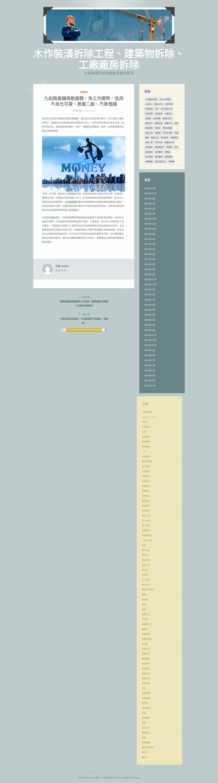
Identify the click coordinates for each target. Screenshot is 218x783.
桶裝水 (145, 629)
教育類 (145, 599)
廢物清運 (146, 560)
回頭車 (148, 118)
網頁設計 (146, 678)
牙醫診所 (146, 649)
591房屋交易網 (151, 99)
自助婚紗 (149, 147)
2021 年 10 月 (150, 229)
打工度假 (146, 579)
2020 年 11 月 (150, 284)
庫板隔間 (149, 128)
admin (65, 265)
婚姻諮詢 (146, 501)
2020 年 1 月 (149, 330)
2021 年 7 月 (149, 244)
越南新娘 (149, 152)
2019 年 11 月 (150, 340)
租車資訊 (146, 663)
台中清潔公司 (166, 109)
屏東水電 (158, 123)
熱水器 (145, 644)
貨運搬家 (146, 718)
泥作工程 (158, 142)
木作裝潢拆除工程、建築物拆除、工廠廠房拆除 (109, 59)
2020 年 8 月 (149, 294)
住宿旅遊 (146, 436)
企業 (144, 432)
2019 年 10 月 (150, 345)
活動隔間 (146, 634)
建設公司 (146, 565)
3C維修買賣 (147, 412)
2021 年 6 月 (149, 249)
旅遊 (144, 604)
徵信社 (158, 128)
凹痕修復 (149, 109)
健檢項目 (169, 104)
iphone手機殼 (165, 99)
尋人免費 (146, 520)
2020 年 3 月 (149, 320)
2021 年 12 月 (150, 218)
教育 (144, 594)
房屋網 (158, 132)
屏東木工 (149, 123)
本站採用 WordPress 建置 (88, 777)
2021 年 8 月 (149, 239)
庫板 (176, 123)
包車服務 (146, 456)
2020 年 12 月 (150, 279)
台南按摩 (149, 113)
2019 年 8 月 (149, 355)
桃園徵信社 (147, 624)
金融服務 (84, 92)
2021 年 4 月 (149, 259)
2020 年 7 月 (149, 299)
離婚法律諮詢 (148, 747)
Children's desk (149, 417)
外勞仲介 (146, 481)
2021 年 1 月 (149, 274)
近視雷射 (158, 152)
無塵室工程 (169, 142)
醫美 (144, 737)
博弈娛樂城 (147, 461)
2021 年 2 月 (149, 269)
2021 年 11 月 (150, 224)
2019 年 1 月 (149, 385)
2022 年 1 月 (149, 213)
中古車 (145, 422)
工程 (144, 545)
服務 (144, 609)
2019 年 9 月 (149, 350)
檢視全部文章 (60, 270)
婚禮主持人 (167, 118)
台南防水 (168, 113)
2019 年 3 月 (149, 380)
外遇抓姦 (146, 486)
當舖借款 (146, 653)
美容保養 (146, 683)
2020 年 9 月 (149, 289)
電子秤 (145, 752)
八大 (144, 451)
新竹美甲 (164, 137)
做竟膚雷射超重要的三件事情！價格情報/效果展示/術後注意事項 (84, 301)
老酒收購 (146, 698)
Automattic (118, 777)
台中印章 (146, 466)
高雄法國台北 (160, 161)
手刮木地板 (167, 132)
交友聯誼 (146, 427)
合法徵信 (146, 471)
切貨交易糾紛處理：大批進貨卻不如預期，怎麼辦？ (84, 318)
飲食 (144, 757)
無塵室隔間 (147, 639)
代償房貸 (53, 217)
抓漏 (176, 132)
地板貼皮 (146, 476)
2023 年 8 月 (149, 198)
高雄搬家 (149, 161)
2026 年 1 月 (149, 188)
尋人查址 (146, 525)
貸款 (144, 722)
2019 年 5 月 (149, 370)
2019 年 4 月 (149, 375)
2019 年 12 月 (150, 335)
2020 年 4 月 (149, 315)
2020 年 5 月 (149, 310)
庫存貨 (145, 555)
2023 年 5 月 (149, 208)
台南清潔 (158, 113)
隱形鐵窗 (168, 156)
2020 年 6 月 (149, 304)
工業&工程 (146, 540)
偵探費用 (146, 441)
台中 (157, 109)
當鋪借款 (146, 658)
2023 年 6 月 (149, 203)
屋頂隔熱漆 (147, 535)
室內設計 (146, 510)
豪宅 (176, 147)
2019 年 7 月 (149, 360)
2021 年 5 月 (149, 254)
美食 (144, 688)
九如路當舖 (70, 201)
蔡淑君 (169, 147)
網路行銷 (146, 673)
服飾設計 (146, 614)
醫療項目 (146, 732)
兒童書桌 (146, 446)
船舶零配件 (159, 147)
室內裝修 (146, 505)
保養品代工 (158, 104)
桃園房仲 (174, 137)
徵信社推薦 (167, 128)
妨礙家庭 (146, 491)
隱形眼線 (158, 156)
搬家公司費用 (148, 589)
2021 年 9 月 (149, 234)
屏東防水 (168, 123)
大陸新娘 (157, 118)
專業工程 (146, 515)
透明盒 (167, 152)
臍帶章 (145, 703)
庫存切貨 (146, 550)
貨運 (144, 713)
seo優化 (148, 104)
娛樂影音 (146, 496)
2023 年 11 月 (150, 193)
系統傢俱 (146, 668)
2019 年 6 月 (149, 365)
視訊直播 (146, 708)
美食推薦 (146, 693)
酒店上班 (146, 727)
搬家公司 (155, 137)
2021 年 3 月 (149, 264)
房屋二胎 (149, 132)
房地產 (145, 575)
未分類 (145, 619)
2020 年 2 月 (149, 325)
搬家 (147, 137)
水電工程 (149, 142)
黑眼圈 (171, 161)
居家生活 (146, 530)
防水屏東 (149, 156)
